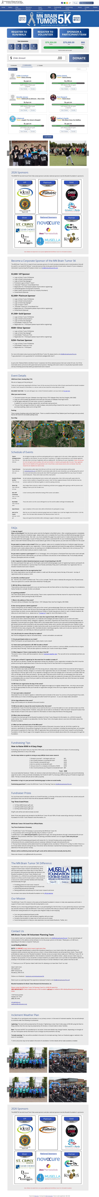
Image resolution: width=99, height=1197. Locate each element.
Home (3, 7)
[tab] (14, 65)
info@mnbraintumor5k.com (50, 268)
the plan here (66, 391)
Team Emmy (66, 77)
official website (48, 893)
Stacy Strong (26, 77)
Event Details (40, 8)
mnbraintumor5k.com (30, 471)
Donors (14, 65)
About (80, 7)
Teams (40, 65)
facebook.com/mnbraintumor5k (35, 976)
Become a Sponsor (29, 8)
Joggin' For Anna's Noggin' (31, 120)
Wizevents (36, 1196)
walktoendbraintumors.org (19, 1004)
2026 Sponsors (18, 8)
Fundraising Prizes (69, 8)
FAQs (49, 7)
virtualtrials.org (15, 1002)
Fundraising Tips (57, 8)
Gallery (10, 7)
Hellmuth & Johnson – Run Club (32, 98)
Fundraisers (27, 65)
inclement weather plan (50, 654)
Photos (95, 7)
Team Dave (66, 98)
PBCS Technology (49, 1196)
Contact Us (87, 8)
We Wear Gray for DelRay (71, 120)
